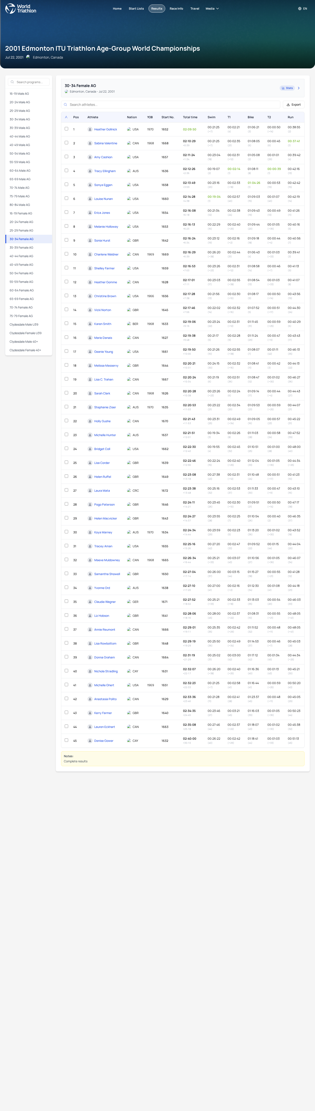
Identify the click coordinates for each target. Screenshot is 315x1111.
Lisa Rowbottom (105, 643)
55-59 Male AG (20, 162)
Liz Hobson (101, 616)
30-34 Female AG (21, 239)
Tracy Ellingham (105, 171)
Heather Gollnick (105, 129)
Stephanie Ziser (105, 407)
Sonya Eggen (103, 185)
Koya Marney (103, 532)
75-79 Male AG (20, 196)
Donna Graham (104, 657)
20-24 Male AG (20, 102)
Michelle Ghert (104, 685)
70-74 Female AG (21, 307)
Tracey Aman (103, 546)
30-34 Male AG (20, 119)
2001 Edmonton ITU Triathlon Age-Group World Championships (102, 48)
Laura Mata (102, 490)
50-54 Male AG (20, 153)
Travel (194, 8)
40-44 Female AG (21, 256)
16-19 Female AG (21, 213)
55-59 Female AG (21, 282)
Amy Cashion (103, 157)
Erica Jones (102, 213)
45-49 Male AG (20, 145)
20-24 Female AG (21, 222)
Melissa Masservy (106, 365)
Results (156, 8)
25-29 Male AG (20, 111)
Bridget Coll (102, 449)
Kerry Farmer (103, 713)
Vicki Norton (102, 310)
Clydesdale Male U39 (24, 324)
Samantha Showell (107, 574)
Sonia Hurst (102, 240)
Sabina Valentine (105, 143)
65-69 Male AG (20, 179)
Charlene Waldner (106, 254)
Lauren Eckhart (104, 727)
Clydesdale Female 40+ (25, 350)
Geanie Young (103, 352)
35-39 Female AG (21, 247)
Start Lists (136, 8)
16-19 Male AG (19, 93)
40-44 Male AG (20, 136)
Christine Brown (105, 296)
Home (117, 8)
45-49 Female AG (21, 265)
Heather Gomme (105, 282)
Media (210, 8)
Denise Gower (103, 741)
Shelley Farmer (104, 268)
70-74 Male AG (19, 188)
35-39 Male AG (20, 128)
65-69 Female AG (22, 299)
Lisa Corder (102, 463)
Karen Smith (102, 324)
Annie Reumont (104, 629)
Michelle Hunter (105, 435)
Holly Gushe (102, 421)
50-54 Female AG (21, 273)
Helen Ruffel (102, 477)
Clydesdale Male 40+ (24, 341)
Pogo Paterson (104, 504)
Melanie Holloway (106, 226)
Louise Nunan (103, 199)
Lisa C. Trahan (103, 379)
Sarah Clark (102, 393)
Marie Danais (103, 338)
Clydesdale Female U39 (26, 333)
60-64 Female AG (22, 290)
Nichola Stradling (106, 671)
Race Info (176, 8)
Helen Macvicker (105, 518)
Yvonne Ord (102, 588)
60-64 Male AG (20, 170)
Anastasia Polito (105, 699)
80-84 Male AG (20, 205)
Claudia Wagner (105, 602)
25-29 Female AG (21, 230)
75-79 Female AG (21, 316)
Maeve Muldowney (107, 560)
